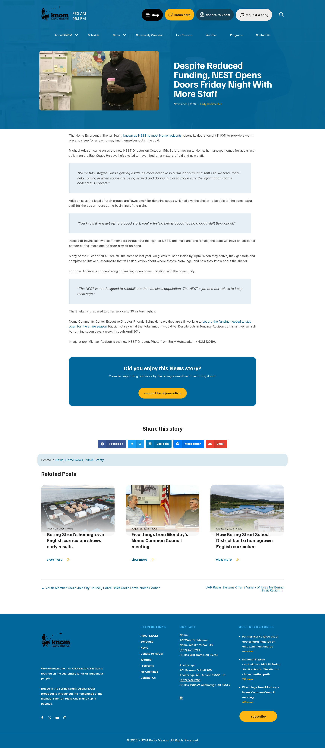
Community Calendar (149, 35)
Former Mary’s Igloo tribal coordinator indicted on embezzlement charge (260, 641)
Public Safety (94, 460)
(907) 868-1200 (190, 680)
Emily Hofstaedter (211, 104)
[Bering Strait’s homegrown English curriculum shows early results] (78, 509)
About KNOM (63, 35)
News (116, 35)
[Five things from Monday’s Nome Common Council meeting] (162, 509)
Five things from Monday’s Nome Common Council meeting (159, 540)
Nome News (74, 460)
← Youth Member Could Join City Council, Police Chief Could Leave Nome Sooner (101, 587)
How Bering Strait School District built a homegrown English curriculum (244, 540)
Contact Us (263, 35)
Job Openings (149, 671)
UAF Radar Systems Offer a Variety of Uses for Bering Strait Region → (244, 589)
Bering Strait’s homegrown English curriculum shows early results (75, 540)
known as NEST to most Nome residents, (152, 135)
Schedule (93, 35)
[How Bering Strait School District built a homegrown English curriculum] (247, 509)
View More (55, 559)
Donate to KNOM (151, 653)
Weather (211, 35)
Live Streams (184, 35)
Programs (236, 35)
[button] (76, 35)
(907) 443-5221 (190, 650)
